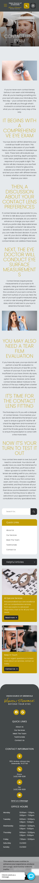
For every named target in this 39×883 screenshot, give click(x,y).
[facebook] (16, 712)
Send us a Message (19, 800)
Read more (10, 617)
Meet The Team (12, 540)
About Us (10, 530)
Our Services (11, 535)
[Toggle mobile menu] (5, 5)
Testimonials (11, 545)
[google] (22, 712)
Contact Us (11, 549)
